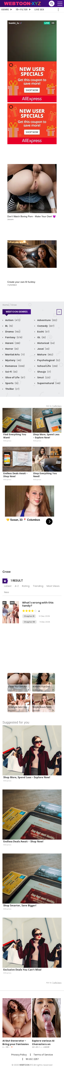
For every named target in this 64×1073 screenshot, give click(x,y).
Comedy (45, 326)
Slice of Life (15, 377)
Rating (26, 586)
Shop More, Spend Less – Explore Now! (46, 436)
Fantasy (13, 337)
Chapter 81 (29, 616)
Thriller (12, 389)
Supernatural (48, 383)
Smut (43, 377)
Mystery (13, 360)
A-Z (17, 586)
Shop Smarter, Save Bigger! (19, 905)
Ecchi (43, 331)
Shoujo (44, 371)
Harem (12, 343)
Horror (12, 348)
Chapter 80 (29, 622)
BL (9, 326)
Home (6, 304)
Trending (38, 586)
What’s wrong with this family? (37, 604)
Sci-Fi (11, 371)
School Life (47, 366)
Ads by (54, 406)
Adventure (47, 320)
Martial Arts (15, 354)
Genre (5, 9)
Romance (15, 366)
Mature (45, 354)
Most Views (53, 586)
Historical (46, 343)
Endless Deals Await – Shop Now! (15, 475)
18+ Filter (22, 9)
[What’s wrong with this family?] (10, 612)
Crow (14, 304)
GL (41, 337)
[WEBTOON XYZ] (22, 3)
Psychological (48, 360)
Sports (11, 383)
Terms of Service (43, 1054)
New (6, 592)
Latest (7, 586)
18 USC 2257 (32, 1059)
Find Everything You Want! (15, 436)
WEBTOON (24, 1065)
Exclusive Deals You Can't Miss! (22, 969)
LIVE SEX (39, 9)
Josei (43, 348)
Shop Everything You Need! (45, 475)
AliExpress (7, 441)
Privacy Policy (19, 1054)
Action (12, 320)
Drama (12, 331)
